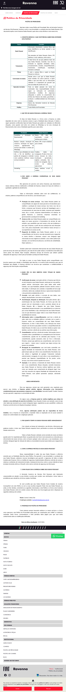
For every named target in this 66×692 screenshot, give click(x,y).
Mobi (4, 568)
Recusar (48, 688)
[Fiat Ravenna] (29, 3)
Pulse (5, 554)
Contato (6, 646)
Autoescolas (7, 583)
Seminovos (8, 621)
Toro (5, 547)
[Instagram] (9, 675)
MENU (4, 4)
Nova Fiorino (7, 561)
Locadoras (7, 597)
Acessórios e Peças (9, 632)
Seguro (5, 618)
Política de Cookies (9, 653)
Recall (5, 636)
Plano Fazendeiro (9, 611)
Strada (5, 544)
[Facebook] (5, 675)
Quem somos (7, 643)
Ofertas (6, 533)
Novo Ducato (7, 565)
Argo (5, 572)
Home (51, 669)
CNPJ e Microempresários (11, 579)
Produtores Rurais (9, 586)
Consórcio (7, 614)
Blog (5, 657)
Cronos (6, 551)
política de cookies (44, 682)
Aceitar (17, 688)
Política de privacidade (10, 650)
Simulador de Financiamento (12, 607)
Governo (6, 590)
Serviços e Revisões (9, 629)
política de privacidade (23, 684)
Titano (5, 540)
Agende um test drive (11, 660)
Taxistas (5, 593)
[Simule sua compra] (14, 675)
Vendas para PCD (10, 600)
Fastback (6, 558)
